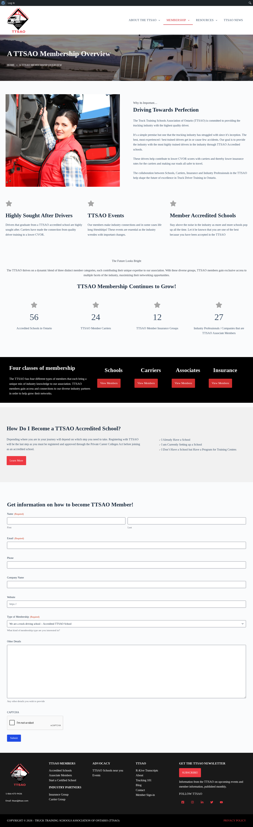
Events (96, 775)
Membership (176, 20)
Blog (139, 785)
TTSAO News (233, 20)
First (9, 527)
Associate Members (60, 775)
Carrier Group (57, 799)
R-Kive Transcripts (147, 770)
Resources (205, 20)
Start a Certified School (62, 780)
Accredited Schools (60, 770)
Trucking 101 (144, 780)
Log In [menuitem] (11, 2)
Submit (14, 738)
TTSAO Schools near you (107, 770)
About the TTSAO (143, 20)
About (139, 775)
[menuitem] (3, 3)
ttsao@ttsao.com (20, 801)
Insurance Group (59, 794)
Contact (140, 790)
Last (130, 527)
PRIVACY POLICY (235, 820)
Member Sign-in (145, 794)
